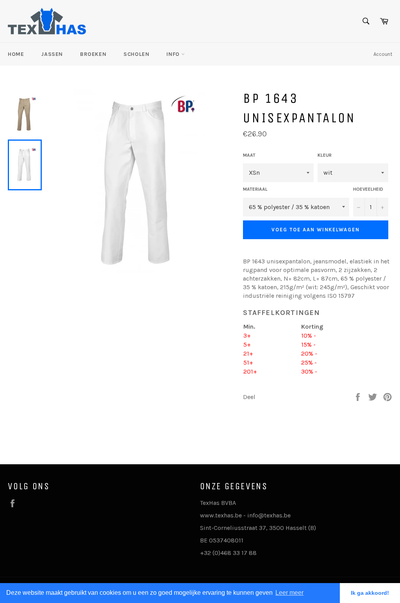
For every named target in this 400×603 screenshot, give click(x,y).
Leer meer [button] (289, 592)
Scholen (136, 54)
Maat (249, 155)
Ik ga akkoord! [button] (370, 593)
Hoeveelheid (368, 189)
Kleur (325, 155)
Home (16, 54)
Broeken (93, 54)
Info (173, 54)
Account (382, 54)
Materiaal (255, 189)
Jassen (52, 54)
